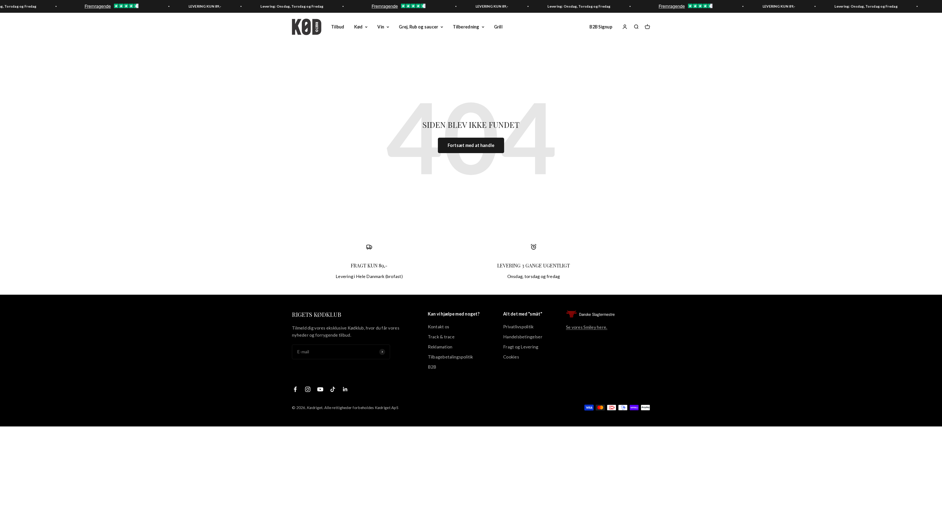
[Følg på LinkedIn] (345, 389)
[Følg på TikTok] (332, 389)
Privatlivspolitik (518, 326)
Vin (380, 26)
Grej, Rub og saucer (418, 26)
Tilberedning (466, 26)
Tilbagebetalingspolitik (450, 356)
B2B (432, 367)
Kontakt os (438, 326)
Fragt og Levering (520, 346)
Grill (498, 26)
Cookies (511, 356)
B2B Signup (600, 26)
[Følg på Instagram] (307, 389)
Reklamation (440, 346)
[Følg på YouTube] (320, 389)
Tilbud (337, 26)
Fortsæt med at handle (471, 145)
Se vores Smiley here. (586, 327)
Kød (358, 26)
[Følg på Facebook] (295, 389)
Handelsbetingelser (522, 336)
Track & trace (441, 336)
